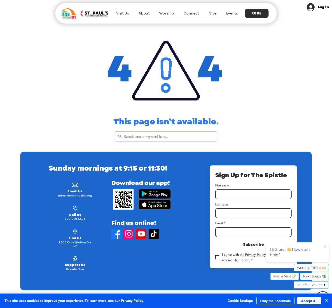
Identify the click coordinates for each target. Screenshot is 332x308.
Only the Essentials (275, 301)
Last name (221, 204)
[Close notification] (325, 247)
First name (222, 185)
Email (220, 223)
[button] (122, 13)
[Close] (326, 300)
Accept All (309, 301)
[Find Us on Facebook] (116, 234)
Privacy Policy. (132, 301)
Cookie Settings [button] (240, 301)
